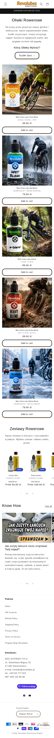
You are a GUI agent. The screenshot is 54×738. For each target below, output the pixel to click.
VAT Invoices (11, 612)
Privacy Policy (11, 631)
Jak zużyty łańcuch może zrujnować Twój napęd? (26, 548)
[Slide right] (33, 493)
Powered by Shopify (34, 733)
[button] (6, 4)
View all (48, 506)
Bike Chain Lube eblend (27, 259)
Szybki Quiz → (27, 55)
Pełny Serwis (36, 475)
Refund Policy (11, 618)
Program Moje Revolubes (16, 643)
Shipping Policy (12, 625)
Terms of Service (12, 637)
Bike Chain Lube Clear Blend (27, 117)
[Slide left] (21, 493)
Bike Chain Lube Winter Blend (27, 401)
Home (7, 606)
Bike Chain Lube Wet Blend (27, 188)
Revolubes (22, 733)
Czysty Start (13, 475)
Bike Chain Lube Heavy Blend (27, 330)
